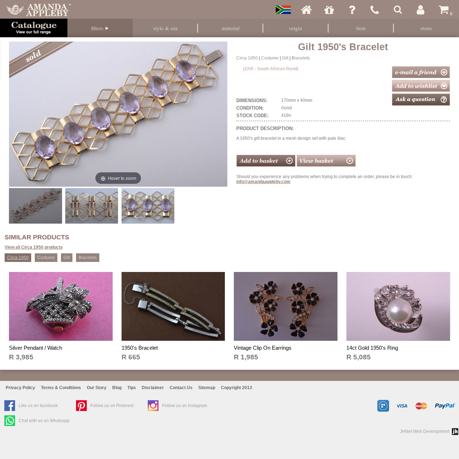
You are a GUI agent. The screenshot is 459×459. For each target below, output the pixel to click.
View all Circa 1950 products (34, 247)
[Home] (306, 10)
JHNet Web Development (424, 431)
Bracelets (301, 58)
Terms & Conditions (61, 387)
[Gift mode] (329, 10)
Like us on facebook (38, 405)
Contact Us (181, 387)
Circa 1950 (247, 58)
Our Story (97, 387)
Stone (426, 28)
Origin (295, 28)
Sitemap (206, 387)
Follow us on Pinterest (111, 405)
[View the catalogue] (33, 28)
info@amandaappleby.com (263, 181)
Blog (117, 387)
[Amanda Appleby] (38, 10)
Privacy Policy (20, 387)
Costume (270, 58)
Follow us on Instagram (184, 405)
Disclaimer (153, 387)
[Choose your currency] (283, 10)
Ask (352, 10)
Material (231, 28)
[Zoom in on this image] (35, 205)
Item (361, 28)
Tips (131, 387)
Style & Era (165, 28)
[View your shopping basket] (326, 165)
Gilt (285, 58)
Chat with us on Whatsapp (44, 420)
